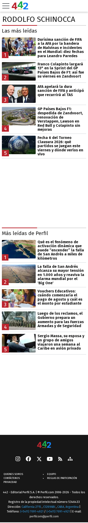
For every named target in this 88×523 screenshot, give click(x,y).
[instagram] (17, 459)
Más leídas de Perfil (25, 233)
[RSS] (60, 459)
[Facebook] (28, 459)
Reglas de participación (62, 478)
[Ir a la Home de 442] (20, 8)
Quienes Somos (13, 474)
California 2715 (32, 506)
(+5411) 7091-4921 (31, 511)
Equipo (51, 474)
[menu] (5, 5)
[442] (44, 445)
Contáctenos (12, 478)
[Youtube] (50, 459)
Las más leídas (19, 31)
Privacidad (10, 482)
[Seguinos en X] (39, 459)
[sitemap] (70, 459)
